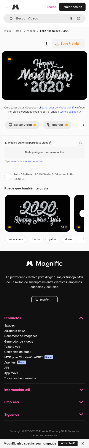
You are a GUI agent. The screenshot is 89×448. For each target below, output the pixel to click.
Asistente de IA (14, 331)
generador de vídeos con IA (58, 107)
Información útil (17, 389)
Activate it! (68, 443)
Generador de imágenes (20, 336)
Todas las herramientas (20, 378)
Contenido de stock (17, 352)
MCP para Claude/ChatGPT (28, 357)
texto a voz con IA (70, 111)
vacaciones (16, 239)
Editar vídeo (20, 126)
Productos (12, 318)
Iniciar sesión (72, 7)
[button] (44, 299)
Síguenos (11, 414)
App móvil (11, 373)
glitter (52, 239)
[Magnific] (44, 264)
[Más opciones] (46, 43)
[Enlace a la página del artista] (8, 177)
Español (44, 299)
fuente (36, 239)
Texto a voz (12, 347)
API (6, 368)
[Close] (82, 443)
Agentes (14, 362)
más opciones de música (29, 161)
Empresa (11, 402)
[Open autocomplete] (10, 18)
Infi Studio (20, 179)
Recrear (55, 126)
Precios (50, 7)
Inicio (7, 31)
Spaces (9, 325)
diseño (69, 239)
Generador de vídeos (18, 341)
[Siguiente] (83, 125)
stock (19, 31)
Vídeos (31, 31)
